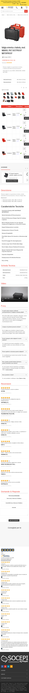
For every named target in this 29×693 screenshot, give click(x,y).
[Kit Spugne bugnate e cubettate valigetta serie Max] (4, 175)
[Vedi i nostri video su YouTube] (24, 88)
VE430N (9, 114)
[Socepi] (14, 658)
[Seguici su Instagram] (11, 666)
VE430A (9, 140)
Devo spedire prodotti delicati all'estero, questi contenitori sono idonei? (11, 362)
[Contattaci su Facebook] (21, 88)
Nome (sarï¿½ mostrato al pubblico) (14, 498)
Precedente (3, 560)
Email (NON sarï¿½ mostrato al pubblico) (14, 503)
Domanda (14, 507)
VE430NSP (9, 127)
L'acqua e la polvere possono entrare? (11, 326)
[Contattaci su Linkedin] (26, 88)
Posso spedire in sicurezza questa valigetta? (13, 351)
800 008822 (24, 4)
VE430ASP (9, 153)
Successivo (8, 560)
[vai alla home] (9, 7)
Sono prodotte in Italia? (8, 374)
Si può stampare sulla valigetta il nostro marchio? (11, 339)
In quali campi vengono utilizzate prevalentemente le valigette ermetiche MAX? (13, 311)
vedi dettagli (23, 2)
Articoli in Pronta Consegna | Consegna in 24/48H (10, 1)
